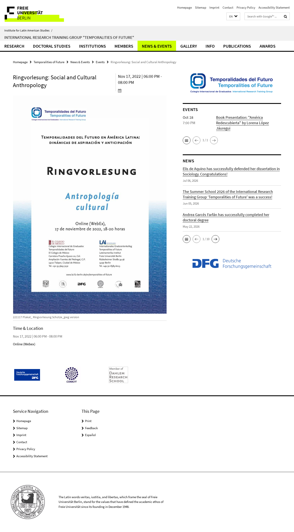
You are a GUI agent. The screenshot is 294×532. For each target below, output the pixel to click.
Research (14, 46)
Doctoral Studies (51, 46)
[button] (233, 16)
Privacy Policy (246, 7)
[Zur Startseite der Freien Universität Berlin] (36, 13)
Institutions (92, 46)
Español (90, 435)
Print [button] (88, 421)
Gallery (188, 46)
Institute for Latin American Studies (28, 30)
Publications (237, 46)
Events (100, 62)
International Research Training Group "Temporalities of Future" (69, 37)
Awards (267, 46)
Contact (228, 7)
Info (210, 46)
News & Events (157, 46)
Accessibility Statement (274, 7)
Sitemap (200, 7)
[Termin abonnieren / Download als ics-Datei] (142, 91)
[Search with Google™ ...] (285, 16)
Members (124, 46)
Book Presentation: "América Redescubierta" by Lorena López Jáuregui (242, 123)
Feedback (91, 428)
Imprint (214, 7)
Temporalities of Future (49, 62)
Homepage (184, 7)
